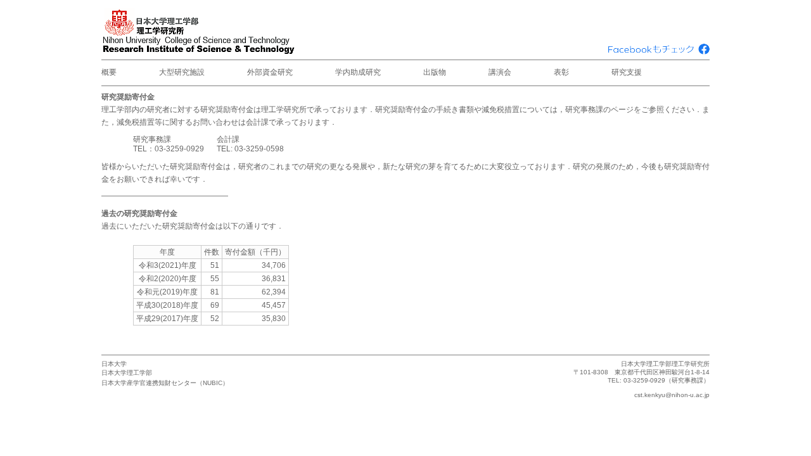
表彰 (561, 72)
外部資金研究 (270, 72)
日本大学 (114, 363)
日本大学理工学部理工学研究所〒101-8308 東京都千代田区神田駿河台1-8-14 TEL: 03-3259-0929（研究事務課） (641, 372)
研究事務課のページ (599, 109)
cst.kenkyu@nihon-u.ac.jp (672, 394)
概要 (109, 72)
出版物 (434, 72)
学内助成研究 (358, 72)
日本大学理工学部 (126, 372)
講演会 (500, 72)
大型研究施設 (182, 72)
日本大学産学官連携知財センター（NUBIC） (165, 382)
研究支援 (626, 72)
